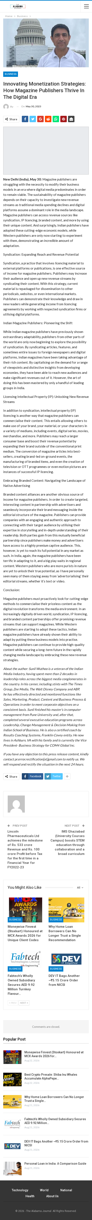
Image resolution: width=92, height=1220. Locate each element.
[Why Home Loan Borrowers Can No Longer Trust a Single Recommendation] (66, 909)
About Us (52, 1196)
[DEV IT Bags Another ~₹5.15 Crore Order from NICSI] (66, 959)
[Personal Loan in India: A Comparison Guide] (12, 1168)
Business (10, 74)
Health (29, 1196)
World (44, 1190)
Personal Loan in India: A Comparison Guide (55, 1163)
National (66, 1190)
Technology (20, 1190)
